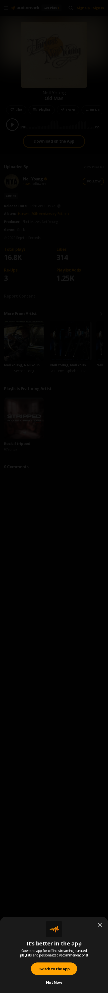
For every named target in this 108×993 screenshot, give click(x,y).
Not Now (54, 982)
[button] (54, 496)
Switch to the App (54, 968)
